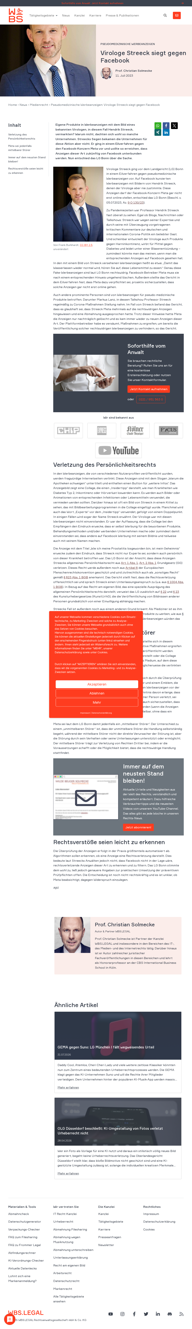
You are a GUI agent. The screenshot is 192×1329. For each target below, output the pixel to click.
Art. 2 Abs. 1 (147, 563)
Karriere (95, 15)
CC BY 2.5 (86, 244)
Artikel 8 (131, 568)
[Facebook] (134, 1314)
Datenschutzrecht (66, 1281)
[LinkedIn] (158, 1314)
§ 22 (163, 592)
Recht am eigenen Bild (69, 1265)
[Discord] (169, 1314)
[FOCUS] (168, 430)
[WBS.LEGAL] (15, 15)
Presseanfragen (109, 1237)
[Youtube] (118, 450)
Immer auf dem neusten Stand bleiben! (27, 159)
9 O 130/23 (136, 202)
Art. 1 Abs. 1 (129, 563)
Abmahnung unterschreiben (73, 1250)
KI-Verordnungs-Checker (26, 1260)
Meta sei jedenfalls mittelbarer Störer (20, 148)
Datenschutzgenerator (24, 1221)
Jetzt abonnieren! (138, 827)
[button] (157, 125)
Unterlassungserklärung (70, 1257)
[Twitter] (146, 1314)
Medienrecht (39, 105)
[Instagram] (122, 1314)
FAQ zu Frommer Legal (24, 1245)
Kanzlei (79, 15)
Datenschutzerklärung (159, 1221)
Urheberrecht (63, 1221)
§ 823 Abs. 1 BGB (76, 577)
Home (12, 105)
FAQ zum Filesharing (22, 1237)
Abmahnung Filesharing (70, 1229)
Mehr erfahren (68, 1087)
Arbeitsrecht (62, 1273)
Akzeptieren (96, 684)
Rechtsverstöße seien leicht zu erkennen (25, 170)
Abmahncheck (18, 1214)
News (66, 15)
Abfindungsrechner (22, 1253)
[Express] (102, 430)
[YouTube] (110, 1314)
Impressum (151, 1214)
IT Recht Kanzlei (65, 1214)
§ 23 (176, 592)
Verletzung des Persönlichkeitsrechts (21, 136)
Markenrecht (62, 1289)
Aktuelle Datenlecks (22, 1268)
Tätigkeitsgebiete (41, 15)
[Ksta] (135, 430)
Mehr (97, 702)
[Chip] (68, 430)
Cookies (149, 1229)
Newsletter (106, 1245)
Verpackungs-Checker (24, 1229)
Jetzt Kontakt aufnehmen (148, 389)
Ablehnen (96, 693)
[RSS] (181, 1314)
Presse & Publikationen (122, 15)
